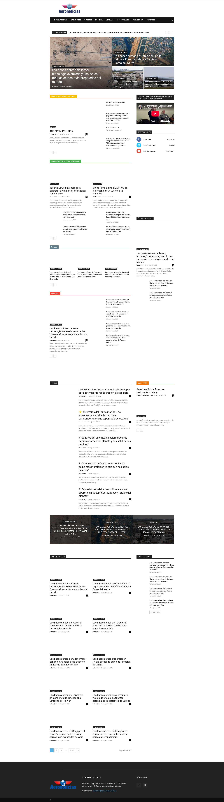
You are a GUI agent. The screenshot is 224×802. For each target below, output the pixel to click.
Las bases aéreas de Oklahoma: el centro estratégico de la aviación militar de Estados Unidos (68, 661)
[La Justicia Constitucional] (98, 105)
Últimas (109, 20)
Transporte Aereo (58, 66)
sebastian (53, 340)
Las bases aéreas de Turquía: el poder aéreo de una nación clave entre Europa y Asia (118, 326)
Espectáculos (123, 20)
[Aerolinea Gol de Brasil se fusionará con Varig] (155, 407)
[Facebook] (138, 785)
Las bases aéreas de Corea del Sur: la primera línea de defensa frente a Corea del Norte (102, 32)
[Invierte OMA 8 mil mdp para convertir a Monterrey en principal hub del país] (69, 175)
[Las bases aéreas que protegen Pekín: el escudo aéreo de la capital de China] (112, 646)
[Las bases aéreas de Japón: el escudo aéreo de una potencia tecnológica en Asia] (127, 78)
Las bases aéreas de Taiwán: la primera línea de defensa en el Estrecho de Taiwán (66, 698)
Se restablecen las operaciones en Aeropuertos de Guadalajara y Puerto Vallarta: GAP (118, 229)
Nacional (53, 127)
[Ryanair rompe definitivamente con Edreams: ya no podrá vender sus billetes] (55, 229)
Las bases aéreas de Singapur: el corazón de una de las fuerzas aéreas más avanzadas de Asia (67, 734)
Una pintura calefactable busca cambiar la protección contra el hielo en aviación (74, 214)
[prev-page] (51, 152)
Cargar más (154, 612)
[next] (170, 32)
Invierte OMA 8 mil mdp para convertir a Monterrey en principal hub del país (68, 190)
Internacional (60, 20)
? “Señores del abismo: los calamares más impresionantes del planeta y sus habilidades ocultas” (105, 441)
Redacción (53, 134)
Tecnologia (138, 20)
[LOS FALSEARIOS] (98, 130)
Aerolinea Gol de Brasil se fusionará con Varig (150, 391)
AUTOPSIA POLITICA (61, 131)
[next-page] (54, 152)
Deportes (151, 20)
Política (99, 20)
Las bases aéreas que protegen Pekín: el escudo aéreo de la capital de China (112, 661)
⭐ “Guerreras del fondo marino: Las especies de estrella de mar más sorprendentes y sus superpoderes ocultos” (104, 415)
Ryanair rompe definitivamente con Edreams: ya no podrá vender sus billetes (75, 229)
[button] (171, 20)
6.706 (72, 750)
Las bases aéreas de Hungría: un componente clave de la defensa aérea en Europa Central (110, 734)
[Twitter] (145, 785)
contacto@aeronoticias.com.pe (104, 791)
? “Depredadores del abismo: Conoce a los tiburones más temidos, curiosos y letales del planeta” (105, 492)
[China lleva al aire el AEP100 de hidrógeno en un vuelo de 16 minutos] (112, 175)
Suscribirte (170, 151)
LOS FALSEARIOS (112, 128)
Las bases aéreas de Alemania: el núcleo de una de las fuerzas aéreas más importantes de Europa (111, 698)
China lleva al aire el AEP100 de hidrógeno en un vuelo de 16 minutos (110, 190)
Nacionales (76, 20)
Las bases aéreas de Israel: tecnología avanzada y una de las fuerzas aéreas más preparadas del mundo (62, 275)
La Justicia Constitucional (115, 102)
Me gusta (170, 139)
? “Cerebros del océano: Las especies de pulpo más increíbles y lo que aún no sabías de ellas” (104, 467)
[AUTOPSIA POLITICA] (69, 114)
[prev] (167, 32)
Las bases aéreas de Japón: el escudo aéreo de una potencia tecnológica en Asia (117, 274)
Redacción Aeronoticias (144, 395)
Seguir (171, 145)
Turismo (88, 20)
